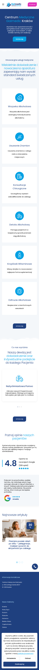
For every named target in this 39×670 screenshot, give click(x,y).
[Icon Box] (19, 262)
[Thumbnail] (19, 530)
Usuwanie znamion (19, 145)
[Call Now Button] (35, 567)
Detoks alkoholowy (19, 224)
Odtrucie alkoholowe (19, 300)
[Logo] (13, 4)
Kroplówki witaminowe (19, 263)
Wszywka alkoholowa (19, 106)
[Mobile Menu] (3, 4)
